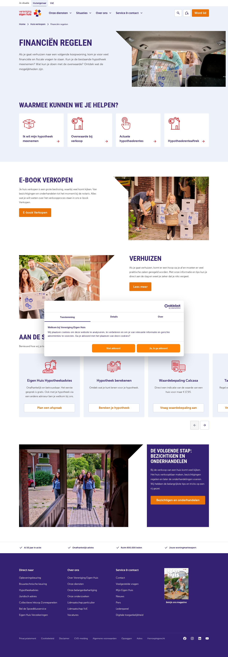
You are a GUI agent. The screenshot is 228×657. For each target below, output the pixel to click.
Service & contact (127, 13)
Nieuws (120, 596)
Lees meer (140, 287)
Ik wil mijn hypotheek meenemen (38, 139)
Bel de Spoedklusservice (32, 608)
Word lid (200, 13)
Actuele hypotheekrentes (131, 139)
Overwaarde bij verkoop (81, 139)
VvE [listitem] (52, 3)
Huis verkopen (37, 24)
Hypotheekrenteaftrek (183, 141)
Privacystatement (27, 638)
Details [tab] (114, 316)
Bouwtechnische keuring (33, 583)
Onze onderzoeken (78, 596)
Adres (139, 638)
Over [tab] (160, 316)
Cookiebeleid (47, 638)
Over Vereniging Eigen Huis (82, 577)
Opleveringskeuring (30, 577)
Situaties (81, 13)
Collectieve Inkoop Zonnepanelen (38, 602)
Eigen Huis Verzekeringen (33, 614)
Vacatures (72, 614)
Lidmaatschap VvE (77, 608)
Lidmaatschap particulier (81, 602)
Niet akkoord (113, 348)
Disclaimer (64, 638)
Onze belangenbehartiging (82, 590)
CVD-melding (81, 638)
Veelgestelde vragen (127, 583)
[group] (176, 588)
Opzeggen (126, 638)
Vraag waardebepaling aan (178, 408)
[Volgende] (204, 425)
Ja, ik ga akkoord (158, 348)
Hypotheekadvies (28, 590)
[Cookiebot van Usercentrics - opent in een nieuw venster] (166, 306)
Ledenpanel (122, 608)
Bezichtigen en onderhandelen (177, 500)
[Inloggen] (187, 13)
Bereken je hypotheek (114, 408)
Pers (118, 602)
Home (22, 24)
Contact (120, 577)
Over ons (101, 13)
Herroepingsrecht (156, 638)
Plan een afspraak (49, 408)
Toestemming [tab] (67, 317)
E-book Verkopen (35, 212)
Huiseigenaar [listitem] (39, 3)
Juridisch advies (28, 596)
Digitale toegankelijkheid (129, 614)
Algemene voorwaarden (104, 638)
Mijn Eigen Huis (124, 590)
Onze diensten (58, 13)
